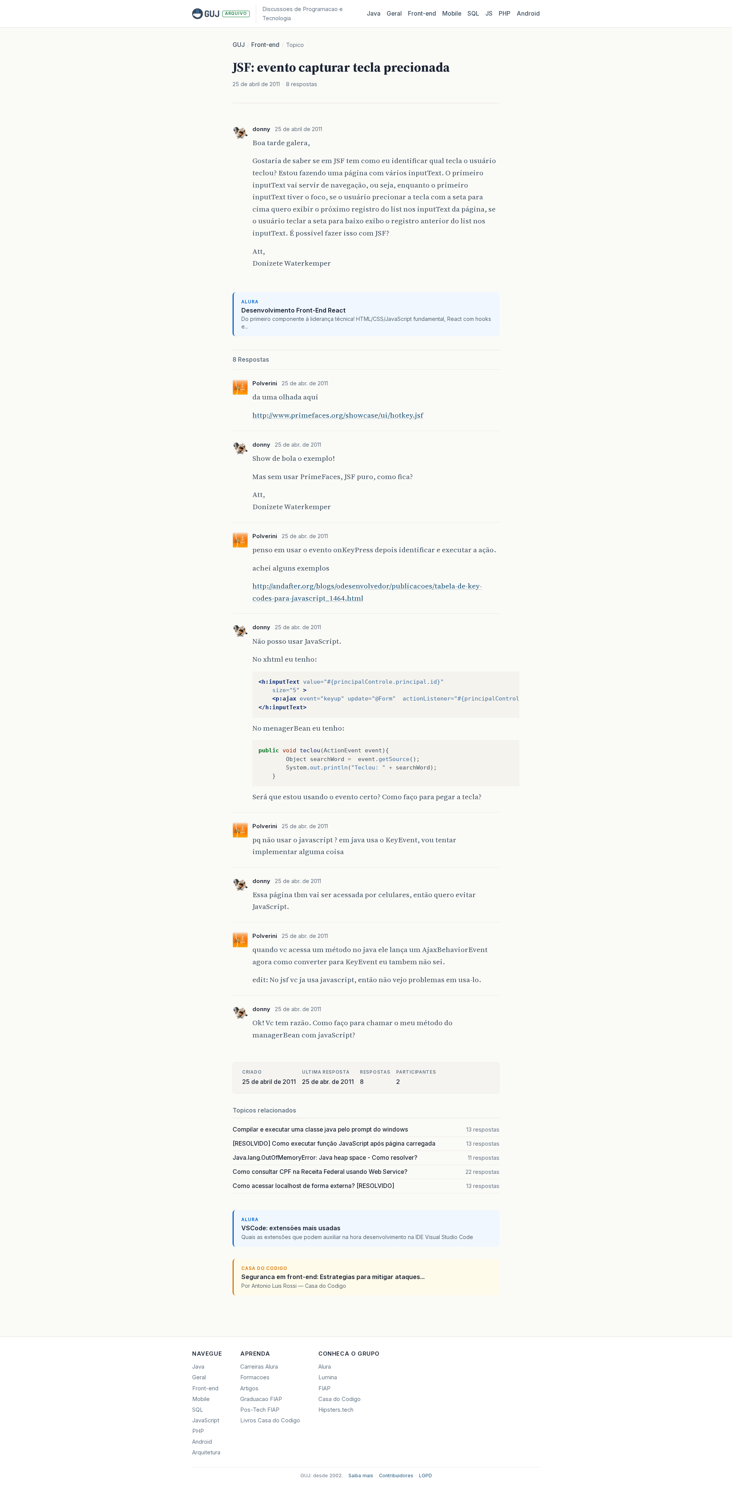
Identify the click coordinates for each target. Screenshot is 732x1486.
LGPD (425, 1475)
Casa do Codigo (339, 1399)
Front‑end (422, 13)
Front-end (265, 44)
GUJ (239, 44)
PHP (504, 13)
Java (373, 13)
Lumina (327, 1377)
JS (489, 13)
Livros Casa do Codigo (270, 1420)
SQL (473, 13)
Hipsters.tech (335, 1409)
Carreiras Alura (259, 1366)
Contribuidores (396, 1475)
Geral (394, 13)
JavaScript (205, 1420)
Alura (324, 1366)
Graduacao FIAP (261, 1399)
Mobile (451, 13)
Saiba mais (360, 1475)
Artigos (249, 1388)
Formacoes (255, 1377)
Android (528, 13)
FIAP (324, 1388)
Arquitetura (206, 1452)
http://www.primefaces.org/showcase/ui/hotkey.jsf (337, 415)
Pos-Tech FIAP (259, 1409)
